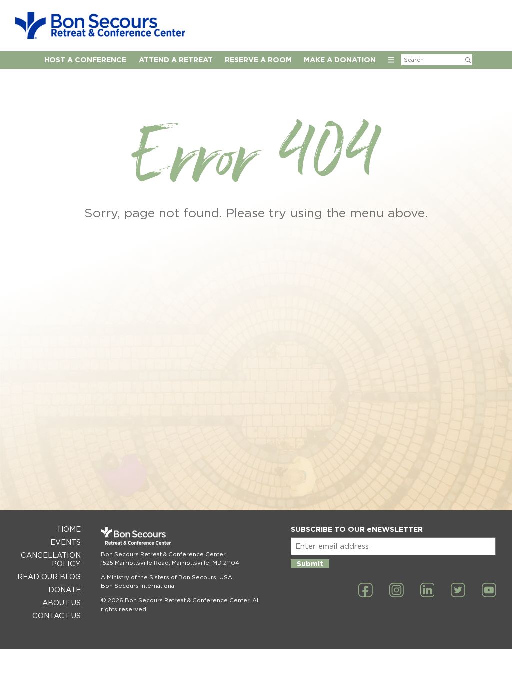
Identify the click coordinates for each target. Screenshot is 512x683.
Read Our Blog (49, 576)
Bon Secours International (138, 586)
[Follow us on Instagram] (397, 591)
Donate (64, 590)
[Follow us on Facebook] (365, 591)
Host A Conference (85, 60)
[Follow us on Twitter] (458, 591)
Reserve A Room (258, 60)
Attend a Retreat (176, 60)
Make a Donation (340, 60)
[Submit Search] (468, 60)
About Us (61, 602)
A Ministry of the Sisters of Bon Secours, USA (166, 577)
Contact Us (56, 616)
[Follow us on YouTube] (489, 591)
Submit (310, 564)
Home (69, 529)
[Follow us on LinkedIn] (427, 591)
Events (65, 542)
